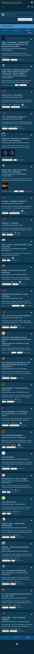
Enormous (4, 142)
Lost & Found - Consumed (12, 95)
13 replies (17, 511)
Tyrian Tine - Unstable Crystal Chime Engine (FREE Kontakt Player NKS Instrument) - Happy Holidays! (16, 72)
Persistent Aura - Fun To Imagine (14, 479)
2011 (21, 317)
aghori (3, 598)
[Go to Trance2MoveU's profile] (3, 91)
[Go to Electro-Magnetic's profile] (3, 407)
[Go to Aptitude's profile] (3, 543)
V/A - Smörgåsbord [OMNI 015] (14, 571)
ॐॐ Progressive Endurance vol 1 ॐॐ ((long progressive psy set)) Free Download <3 (16, 365)
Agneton (4, 481)
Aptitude (4, 551)
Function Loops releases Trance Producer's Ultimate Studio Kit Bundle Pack (16, 339)
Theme (10, 648)
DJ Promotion (23, 368)
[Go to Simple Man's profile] (3, 613)
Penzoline (4, 392)
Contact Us (17, 648)
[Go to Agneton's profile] (3, 474)
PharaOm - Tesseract (10, 223)
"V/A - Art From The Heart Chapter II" (16, 316)
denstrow (4, 48)
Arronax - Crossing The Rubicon (14, 201)
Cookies (24, 648)
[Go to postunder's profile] (3, 65)
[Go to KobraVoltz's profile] (3, 453)
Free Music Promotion (23, 142)
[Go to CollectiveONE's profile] (3, 358)
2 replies (17, 325)
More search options (25, 19)
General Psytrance (20, 504)
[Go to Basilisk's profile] (3, 566)
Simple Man (5, 621)
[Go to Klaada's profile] (3, 266)
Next (28, 30)
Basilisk (4, 573)
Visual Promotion (21, 437)
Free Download (8, 457)
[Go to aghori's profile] (3, 590)
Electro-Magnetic (6, 414)
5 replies (18, 232)
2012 (21, 119)
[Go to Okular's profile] (3, 519)
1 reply (14, 445)
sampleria (4, 343)
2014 (21, 97)
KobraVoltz (5, 459)
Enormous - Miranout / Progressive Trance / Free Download (15, 139)
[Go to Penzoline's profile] (3, 384)
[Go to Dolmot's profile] (3, 498)
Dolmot (3, 504)
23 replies (16, 211)
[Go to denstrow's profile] (3, 38)
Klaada (3, 274)
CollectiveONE (5, 368)
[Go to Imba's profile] (3, 240)
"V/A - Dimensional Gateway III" (14, 117)
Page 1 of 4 (17, 30)
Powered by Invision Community (17, 651)
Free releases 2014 (9, 502)
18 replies (18, 126)
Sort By (30, 32)
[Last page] (32, 30)
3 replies (18, 399)
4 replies (17, 104)
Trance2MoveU (6, 97)
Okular (3, 527)
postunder (4, 76)
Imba (3, 248)
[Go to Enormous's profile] (3, 134)
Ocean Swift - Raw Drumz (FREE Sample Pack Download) (14, 171)
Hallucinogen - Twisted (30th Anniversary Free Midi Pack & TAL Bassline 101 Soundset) (15, 44)
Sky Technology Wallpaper (12, 435)
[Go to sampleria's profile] (3, 333)
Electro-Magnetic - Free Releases (15, 412)
